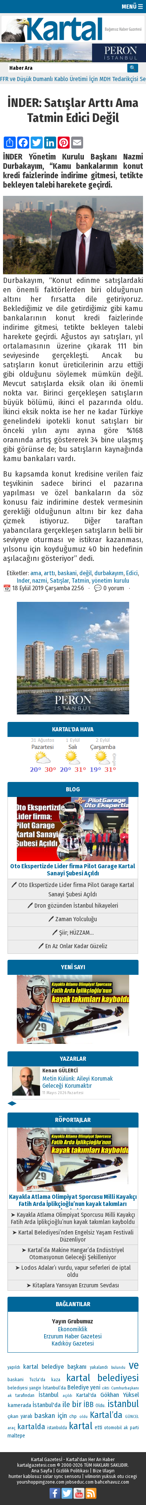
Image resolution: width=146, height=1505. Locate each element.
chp (73, 1416)
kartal (80, 1426)
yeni (95, 1387)
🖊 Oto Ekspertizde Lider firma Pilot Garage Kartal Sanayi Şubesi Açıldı (72, 889)
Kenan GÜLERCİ (60, 1070)
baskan (44, 1416)
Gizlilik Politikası (72, 1470)
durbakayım (109, 573)
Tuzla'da (37, 1379)
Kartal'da (86, 1395)
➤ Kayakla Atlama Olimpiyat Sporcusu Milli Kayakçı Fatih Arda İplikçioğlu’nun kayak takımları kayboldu (72, 1218)
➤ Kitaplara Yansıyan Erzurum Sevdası (72, 1285)
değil (85, 573)
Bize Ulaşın (104, 1470)
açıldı (67, 1395)
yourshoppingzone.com (40, 1482)
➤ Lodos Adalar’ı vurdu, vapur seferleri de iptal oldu (73, 1271)
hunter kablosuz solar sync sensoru (45, 1476)
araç (11, 1427)
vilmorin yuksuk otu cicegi (111, 1476)
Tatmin (80, 580)
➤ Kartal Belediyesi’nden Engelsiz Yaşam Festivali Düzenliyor (73, 1236)
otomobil (113, 1427)
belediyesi (17, 1388)
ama (35, 573)
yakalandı (99, 1367)
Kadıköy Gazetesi (73, 1343)
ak (9, 1395)
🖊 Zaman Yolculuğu (72, 919)
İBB (88, 1404)
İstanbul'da (47, 1405)
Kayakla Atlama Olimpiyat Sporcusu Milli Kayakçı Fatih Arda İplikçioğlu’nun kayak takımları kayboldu (73, 1204)
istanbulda (57, 1427)
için (62, 1416)
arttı (49, 573)
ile (66, 1404)
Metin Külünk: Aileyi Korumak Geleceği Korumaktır (77, 1082)
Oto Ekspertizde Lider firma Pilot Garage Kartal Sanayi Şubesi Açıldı (72, 870)
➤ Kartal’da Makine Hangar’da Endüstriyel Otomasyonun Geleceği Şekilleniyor (72, 1253)
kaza (55, 1379)
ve (134, 1365)
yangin (35, 1388)
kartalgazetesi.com (36, 1465)
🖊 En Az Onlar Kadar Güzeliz (72, 946)
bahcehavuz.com (112, 1482)
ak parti (131, 1427)
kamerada (19, 1405)
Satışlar (59, 580)
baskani (67, 573)
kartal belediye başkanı (54, 1366)
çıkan (12, 1416)
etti (98, 1427)
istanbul (123, 1404)
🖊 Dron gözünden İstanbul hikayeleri (72, 905)
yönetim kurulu (110, 580)
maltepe (16, 1436)
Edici (132, 573)
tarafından (24, 1395)
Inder (23, 580)
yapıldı (13, 1367)
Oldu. (100, 1405)
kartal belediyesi (102, 1378)
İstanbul (48, 1394)
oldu (83, 1416)
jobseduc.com (80, 1482)
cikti (105, 1388)
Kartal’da (106, 1415)
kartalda (31, 1426)
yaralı (26, 1416)
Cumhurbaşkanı (125, 1388)
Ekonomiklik (72, 1329)
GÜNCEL (132, 1416)
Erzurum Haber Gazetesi (73, 1336)
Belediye (78, 1387)
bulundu (118, 1367)
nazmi (39, 580)
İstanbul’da (54, 1388)
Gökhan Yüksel (119, 1394)
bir (77, 1404)
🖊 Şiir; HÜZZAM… (73, 932)
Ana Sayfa (41, 1470)
